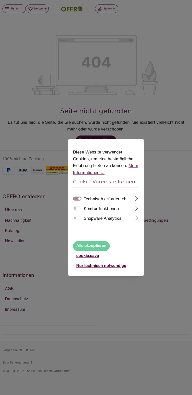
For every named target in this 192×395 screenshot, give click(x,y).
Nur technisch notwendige (101, 266)
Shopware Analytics (103, 218)
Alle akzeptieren (91, 246)
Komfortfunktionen (101, 208)
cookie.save (87, 256)
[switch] (77, 208)
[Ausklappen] (136, 198)
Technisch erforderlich (105, 198)
